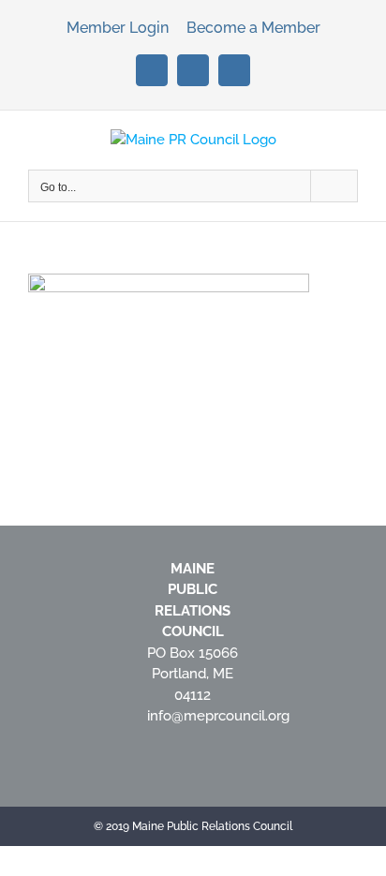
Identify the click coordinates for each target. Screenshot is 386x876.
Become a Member (253, 28)
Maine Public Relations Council (212, 826)
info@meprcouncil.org (218, 715)
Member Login (119, 28)
